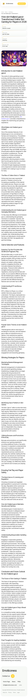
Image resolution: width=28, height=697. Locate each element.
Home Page (6, 681)
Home (2, 12)
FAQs (19, 681)
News (6, 12)
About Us (5, 692)
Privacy (10, 692)
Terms (14, 692)
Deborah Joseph (6, 28)
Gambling (11, 12)
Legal (18, 692)
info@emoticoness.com (10, 685)
